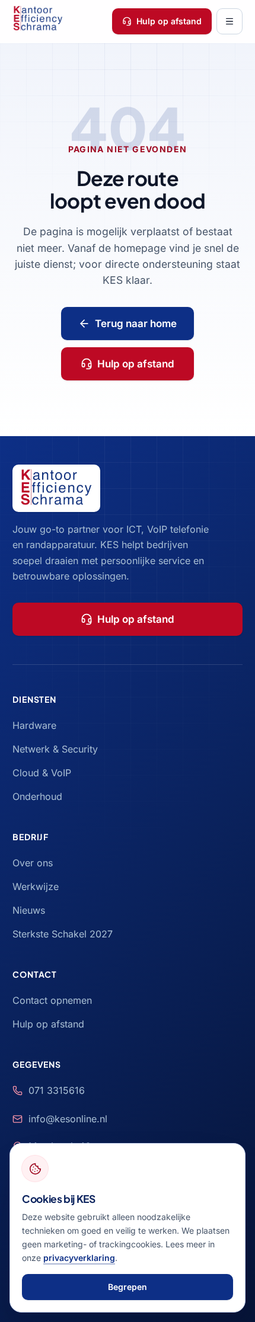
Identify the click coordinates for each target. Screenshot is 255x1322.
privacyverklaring (79, 1258)
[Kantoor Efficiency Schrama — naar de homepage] (37, 21)
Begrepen (127, 1287)
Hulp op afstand (169, 21)
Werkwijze (35, 886)
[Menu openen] (229, 21)
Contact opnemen (52, 1000)
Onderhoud (37, 796)
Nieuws (28, 910)
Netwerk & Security (55, 749)
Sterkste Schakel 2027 (62, 934)
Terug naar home (136, 323)
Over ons (32, 863)
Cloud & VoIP (41, 773)
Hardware (34, 725)
